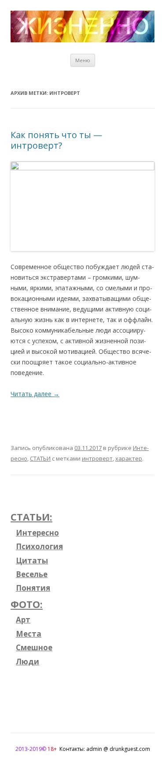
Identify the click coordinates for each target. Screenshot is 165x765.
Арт (23, 620)
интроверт (97, 458)
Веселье (32, 574)
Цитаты (32, 560)
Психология (39, 546)
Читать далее (35, 394)
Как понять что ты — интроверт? (56, 140)
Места (28, 634)
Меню (82, 60)
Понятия (33, 588)
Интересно (37, 533)
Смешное (34, 647)
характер (128, 458)
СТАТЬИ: (31, 516)
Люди (27, 661)
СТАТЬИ (40, 458)
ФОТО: (27, 604)
